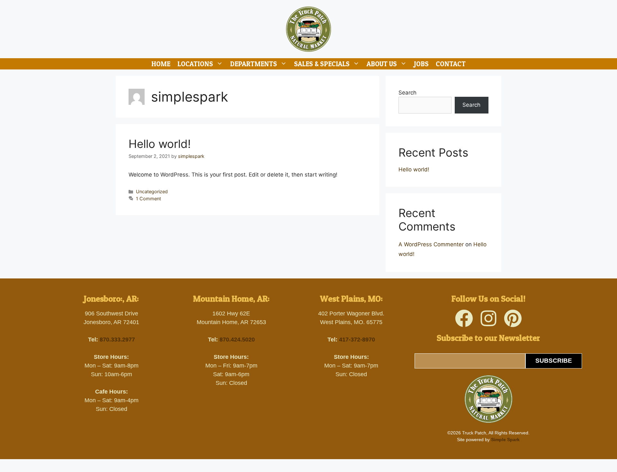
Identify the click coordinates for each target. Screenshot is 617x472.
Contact (451, 64)
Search (407, 92)
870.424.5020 (237, 339)
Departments (253, 64)
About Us (382, 64)
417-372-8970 (357, 339)
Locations (195, 64)
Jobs (421, 64)
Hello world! (160, 143)
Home (160, 64)
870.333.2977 (117, 339)
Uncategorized (152, 191)
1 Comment (148, 198)
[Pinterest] (513, 318)
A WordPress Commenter (431, 244)
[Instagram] (488, 318)
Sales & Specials (322, 64)
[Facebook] (464, 318)
